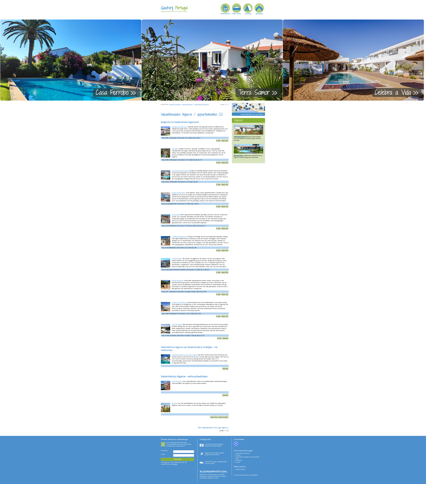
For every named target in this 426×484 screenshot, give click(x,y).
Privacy (238, 462)
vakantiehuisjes (187, 104)
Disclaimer (239, 460)
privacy (175, 464)
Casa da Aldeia (177, 324)
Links (237, 459)
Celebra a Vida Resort (179, 302)
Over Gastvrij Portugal (242, 453)
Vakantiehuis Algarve (201, 104)
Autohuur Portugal (210, 462)
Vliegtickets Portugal (211, 453)
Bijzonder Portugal (206, 474)
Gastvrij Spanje (240, 469)
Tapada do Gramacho (179, 127)
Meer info (225, 141)
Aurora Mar (176, 215)
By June (174, 403)
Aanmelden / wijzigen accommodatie (247, 457)
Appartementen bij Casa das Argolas (185, 355)
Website (225, 338)
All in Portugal (176, 381)
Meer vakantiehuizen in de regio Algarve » (213, 427)
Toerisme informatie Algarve (214, 444)
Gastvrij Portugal (174, 104)
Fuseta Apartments (178, 193)
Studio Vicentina (177, 280)
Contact (238, 455)
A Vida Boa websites (242, 475)
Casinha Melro (177, 259)
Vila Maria (175, 149)
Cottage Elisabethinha (179, 237)
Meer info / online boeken (219, 417)
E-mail (218, 141)
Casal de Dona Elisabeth (180, 171)
